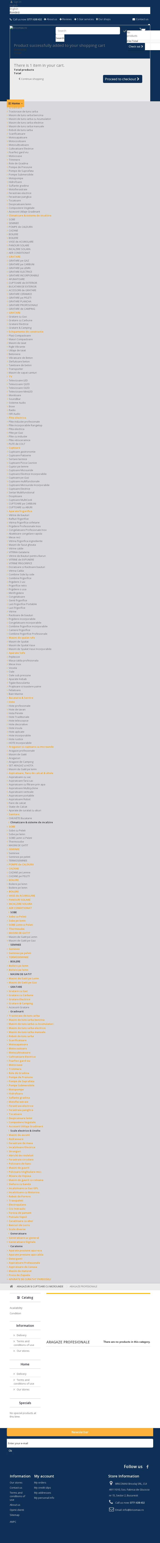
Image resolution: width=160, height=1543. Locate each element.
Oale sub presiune (20, 675)
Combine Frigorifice (20, 578)
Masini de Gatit (18, 754)
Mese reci (14, 537)
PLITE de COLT (17, 444)
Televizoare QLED (19, 384)
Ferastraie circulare (21, 1159)
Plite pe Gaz (16, 432)
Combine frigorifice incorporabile (28, 626)
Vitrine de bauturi (19, 515)
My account (44, 1476)
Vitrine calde (16, 548)
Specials (25, 1403)
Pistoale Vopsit (18, 1217)
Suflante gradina (19, 185)
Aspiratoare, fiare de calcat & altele (31, 773)
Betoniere (14, 354)
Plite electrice (17, 417)
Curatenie (16, 1246)
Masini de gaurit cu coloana (26, 1180)
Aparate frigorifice (20, 511)
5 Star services (85, 19)
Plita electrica (16, 429)
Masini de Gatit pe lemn (23, 769)
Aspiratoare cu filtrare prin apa (27, 784)
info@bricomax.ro (133, 1510)
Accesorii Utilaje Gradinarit (24, 211)
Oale (11, 671)
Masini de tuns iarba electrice (26, 122)
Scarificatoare (17, 133)
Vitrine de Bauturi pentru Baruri (27, 556)
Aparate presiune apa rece (25, 1250)
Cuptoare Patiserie (20, 455)
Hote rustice (16, 739)
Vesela (13, 668)
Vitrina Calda (16, 570)
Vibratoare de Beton (21, 357)
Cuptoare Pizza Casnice (23, 463)
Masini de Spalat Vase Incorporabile (30, 649)
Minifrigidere (16, 593)
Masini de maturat (20, 1271)
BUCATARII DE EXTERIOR (22, 286)
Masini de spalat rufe (22, 637)
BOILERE (13, 234)
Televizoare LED (18, 380)
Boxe (12, 406)
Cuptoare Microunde (21, 470)
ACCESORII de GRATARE (22, 290)
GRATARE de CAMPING (22, 309)
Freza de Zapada (19, 1275)
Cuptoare (14, 447)
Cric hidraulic (17, 1208)
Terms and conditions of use (24, 1343)
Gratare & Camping (20, 327)
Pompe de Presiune (20, 167)
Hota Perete (16, 713)
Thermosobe (16, 841)
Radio (12, 410)
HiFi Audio (14, 414)
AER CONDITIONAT (19, 252)
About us (51, 19)
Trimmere (14, 159)
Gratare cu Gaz (18, 316)
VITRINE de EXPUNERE (21, 559)
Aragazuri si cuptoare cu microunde (31, 746)
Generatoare (18, 1233)
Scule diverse (17, 1229)
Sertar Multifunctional (21, 492)
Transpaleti (16, 1200)
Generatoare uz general (24, 1238)
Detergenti (15, 1258)
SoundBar (15, 399)
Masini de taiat (17, 343)
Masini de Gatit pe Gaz (22, 940)
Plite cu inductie (18, 436)
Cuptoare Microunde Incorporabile (29, 485)
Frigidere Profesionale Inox (25, 526)
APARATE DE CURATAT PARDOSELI (30, 1279)
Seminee (14, 853)
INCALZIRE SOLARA (19, 249)
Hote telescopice (18, 720)
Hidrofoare (15, 182)
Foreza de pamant (20, 1213)
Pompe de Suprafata (21, 171)
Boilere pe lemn (18, 884)
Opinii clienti (17, 1510)
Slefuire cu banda (20, 1184)
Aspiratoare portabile (21, 795)
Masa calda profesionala (23, 660)
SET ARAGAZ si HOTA (21, 765)
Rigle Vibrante (17, 346)
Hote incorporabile (20, 735)
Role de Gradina (18, 163)
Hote (12, 702)
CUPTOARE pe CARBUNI (22, 503)
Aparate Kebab (18, 679)
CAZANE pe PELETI (19, 876)
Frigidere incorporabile (22, 619)
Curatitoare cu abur (21, 1221)
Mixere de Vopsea (20, 1176)
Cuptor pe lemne (18, 466)
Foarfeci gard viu (18, 152)
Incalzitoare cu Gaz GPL (23, 1188)
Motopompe (16, 178)
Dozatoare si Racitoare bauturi (27, 567)
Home (16, 103)
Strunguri (15, 1151)
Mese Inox (15, 664)
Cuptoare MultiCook (20, 500)
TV (10, 376)
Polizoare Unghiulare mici (25, 1172)
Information (25, 1325)
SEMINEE (14, 223)
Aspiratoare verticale (21, 792)
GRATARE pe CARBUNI (21, 264)
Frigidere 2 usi (17, 582)
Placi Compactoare (20, 335)
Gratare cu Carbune (20, 320)
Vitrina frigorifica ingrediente (26, 541)
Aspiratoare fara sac (21, 780)
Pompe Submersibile (21, 174)
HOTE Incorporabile (20, 743)
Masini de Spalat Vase (22, 645)
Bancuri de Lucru (19, 1225)
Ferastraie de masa (21, 1143)
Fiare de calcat (17, 803)
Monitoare (15, 395)
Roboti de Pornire (20, 1196)
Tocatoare (15, 200)
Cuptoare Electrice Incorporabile (28, 474)
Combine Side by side (21, 574)
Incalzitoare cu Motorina (24, 1192)
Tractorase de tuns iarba (23, 111)
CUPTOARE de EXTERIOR (23, 283)
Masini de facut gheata (22, 544)
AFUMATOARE (17, 279)
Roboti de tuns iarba (21, 130)
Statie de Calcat (18, 806)
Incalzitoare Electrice (22, 1147)
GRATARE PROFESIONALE (23, 305)
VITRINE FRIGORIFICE (20, 563)
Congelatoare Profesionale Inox (28, 530)
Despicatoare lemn (20, 204)
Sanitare (14, 814)
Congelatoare (17, 596)
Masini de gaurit (19, 1167)
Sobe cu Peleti (17, 830)
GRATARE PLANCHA (20, 301)
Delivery (21, 1335)
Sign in (17, 2)
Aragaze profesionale (22, 750)
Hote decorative (18, 724)
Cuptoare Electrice (19, 488)
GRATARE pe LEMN (19, 268)
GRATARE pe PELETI (20, 297)
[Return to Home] (10, 1286)
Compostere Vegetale (22, 208)
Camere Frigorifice (19, 630)
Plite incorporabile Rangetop (25, 425)
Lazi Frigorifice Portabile (23, 604)
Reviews (67, 19)
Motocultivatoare (19, 145)
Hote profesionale (19, 705)
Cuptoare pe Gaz (19, 477)
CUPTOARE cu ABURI (20, 507)
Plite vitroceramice (19, 440)
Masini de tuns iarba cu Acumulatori (30, 119)
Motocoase (15, 156)
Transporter (16, 369)
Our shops (104, 19)
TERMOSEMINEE (18, 860)
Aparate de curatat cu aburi (25, 810)
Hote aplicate (16, 731)
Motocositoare (17, 141)
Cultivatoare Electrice (21, 148)
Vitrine (12, 611)
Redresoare (16, 1139)
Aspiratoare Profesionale (24, 1262)
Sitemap (15, 1515)
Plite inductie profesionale (24, 421)
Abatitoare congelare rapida (25, 533)
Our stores (22, 1351)
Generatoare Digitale (22, 1242)
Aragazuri (14, 758)
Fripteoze (14, 656)
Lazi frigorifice (17, 608)
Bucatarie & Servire (21, 697)
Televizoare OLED (19, 388)
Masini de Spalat (18, 641)
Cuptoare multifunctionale (24, 481)
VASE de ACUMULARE (21, 241)
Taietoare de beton (20, 365)
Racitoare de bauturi (21, 615)
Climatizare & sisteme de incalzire (30, 215)
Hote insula (15, 728)
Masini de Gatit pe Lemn (23, 937)
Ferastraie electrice (20, 193)
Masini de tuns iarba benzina (26, 115)
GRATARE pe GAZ (19, 260)
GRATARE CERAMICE (20, 294)
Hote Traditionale (19, 717)
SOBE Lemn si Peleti (20, 838)
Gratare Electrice (18, 324)
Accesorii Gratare (19, 1007)
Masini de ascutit (19, 1135)
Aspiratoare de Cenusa (23, 1267)
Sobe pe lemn (17, 834)
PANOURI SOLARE (19, 245)
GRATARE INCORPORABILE (24, 275)
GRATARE (14, 256)
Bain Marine (16, 694)
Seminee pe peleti (19, 857)
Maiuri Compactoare (21, 339)
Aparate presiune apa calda (26, 1254)
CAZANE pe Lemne (19, 872)
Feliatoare (15, 690)
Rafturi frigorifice (19, 519)
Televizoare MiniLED (21, 391)
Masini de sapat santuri (23, 372)
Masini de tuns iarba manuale (26, 126)
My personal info (44, 1497)
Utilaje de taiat (17, 350)
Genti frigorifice (18, 600)
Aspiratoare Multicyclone (23, 788)
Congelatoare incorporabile (25, 622)
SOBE (12, 219)
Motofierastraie (18, 189)
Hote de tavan (17, 709)
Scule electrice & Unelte (25, 1130)
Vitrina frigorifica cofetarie (24, 522)
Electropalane (17, 1204)
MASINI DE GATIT (18, 845)
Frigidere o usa (17, 589)
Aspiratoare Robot (19, 799)
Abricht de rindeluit (21, 1155)
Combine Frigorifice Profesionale (28, 633)
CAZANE (13, 230)
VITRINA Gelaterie (19, 552)
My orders (40, 1482)
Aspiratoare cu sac (20, 777)
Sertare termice (18, 459)
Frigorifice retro (18, 585)
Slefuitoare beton (19, 361)
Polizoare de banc (20, 1163)
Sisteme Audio (17, 402)
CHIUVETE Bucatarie (20, 818)
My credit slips (42, 1487)
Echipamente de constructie (26, 331)
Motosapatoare (18, 137)
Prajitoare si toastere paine (25, 686)
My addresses (42, 1492)
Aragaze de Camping (21, 761)
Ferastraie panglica (20, 196)
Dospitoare (15, 496)
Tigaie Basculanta (19, 682)
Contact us (141, 19)
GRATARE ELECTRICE (20, 271)
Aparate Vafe (17, 653)
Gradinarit (15, 107)
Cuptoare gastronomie (22, 451)
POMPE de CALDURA (21, 227)
